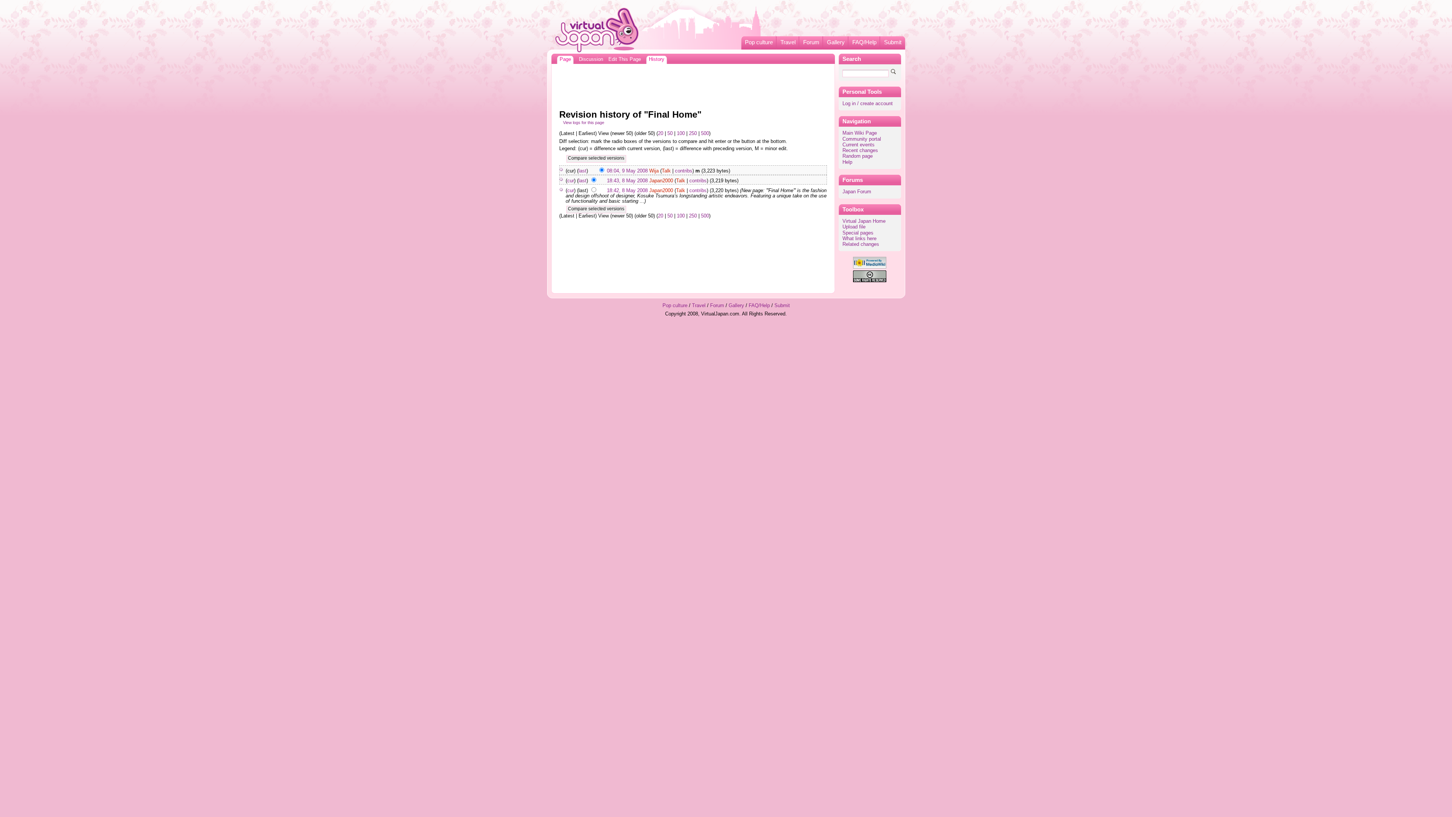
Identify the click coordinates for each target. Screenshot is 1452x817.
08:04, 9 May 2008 (627, 171)
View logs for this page (583, 122)
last (582, 171)
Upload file (854, 227)
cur (570, 180)
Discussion (591, 59)
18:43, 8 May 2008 (627, 180)
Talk (666, 171)
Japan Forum (856, 191)
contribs (683, 171)
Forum (811, 42)
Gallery (836, 42)
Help (847, 162)
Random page (857, 156)
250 (693, 133)
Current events (858, 145)
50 (670, 133)
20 (660, 133)
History (656, 59)
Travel (788, 42)
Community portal (861, 139)
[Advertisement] (693, 85)
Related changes (860, 244)
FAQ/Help (864, 42)
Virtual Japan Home (864, 221)
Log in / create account (867, 103)
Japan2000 (661, 180)
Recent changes (860, 150)
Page (565, 59)
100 (681, 133)
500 (705, 133)
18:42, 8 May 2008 (627, 190)
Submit (892, 42)
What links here (859, 238)
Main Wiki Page (859, 133)
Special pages (857, 233)
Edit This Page (624, 59)
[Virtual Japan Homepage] (597, 30)
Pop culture (759, 42)
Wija (654, 171)
